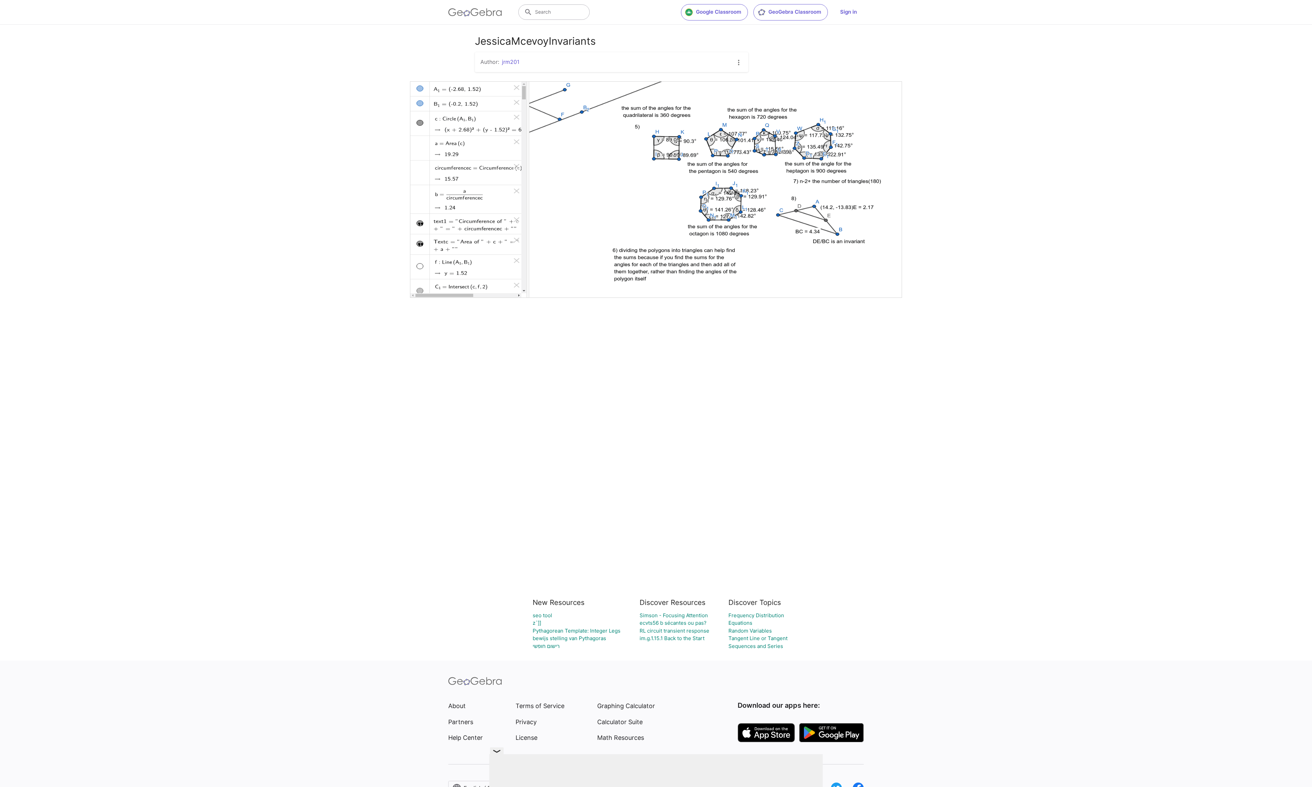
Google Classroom (718, 12)
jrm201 (510, 61)
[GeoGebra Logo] (475, 12)
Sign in (848, 12)
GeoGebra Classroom (794, 12)
